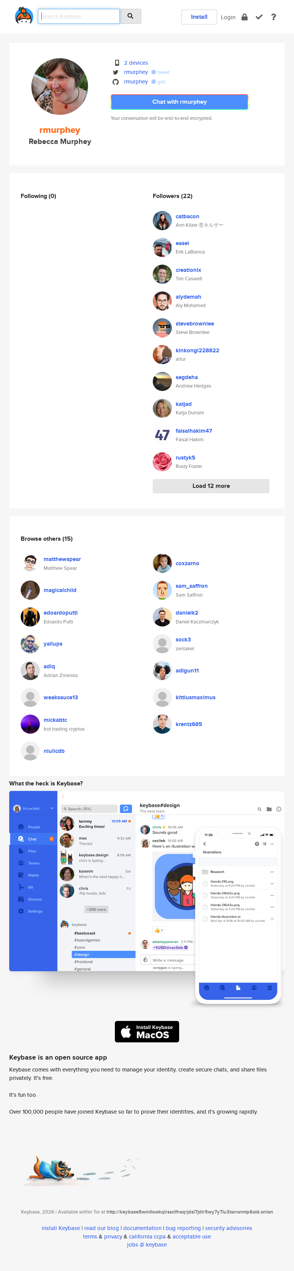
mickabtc (55, 720)
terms (90, 1236)
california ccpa (147, 1236)
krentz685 (189, 724)
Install (199, 16)
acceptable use (192, 1236)
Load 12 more (211, 485)
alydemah (188, 297)
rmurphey (136, 72)
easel (182, 243)
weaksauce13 (61, 697)
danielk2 (187, 613)
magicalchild (60, 590)
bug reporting (183, 1228)
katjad (184, 404)
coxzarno (187, 563)
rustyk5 (185, 457)
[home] (24, 13)
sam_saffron (192, 586)
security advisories (228, 1228)
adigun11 (187, 670)
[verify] (259, 17)
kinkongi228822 (197, 350)
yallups (53, 644)
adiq (49, 666)
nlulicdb (54, 751)
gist (160, 81)
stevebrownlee (195, 323)
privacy (113, 1236)
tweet (163, 72)
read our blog (101, 1228)
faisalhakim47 (194, 431)
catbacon (187, 216)
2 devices (136, 63)
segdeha (187, 377)
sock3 (183, 639)
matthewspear (62, 559)
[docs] (273, 17)
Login (228, 17)
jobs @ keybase (147, 1244)
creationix (188, 270)
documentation (142, 1228)
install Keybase (61, 1228)
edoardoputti (61, 613)
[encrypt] (245, 17)
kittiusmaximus (196, 697)
